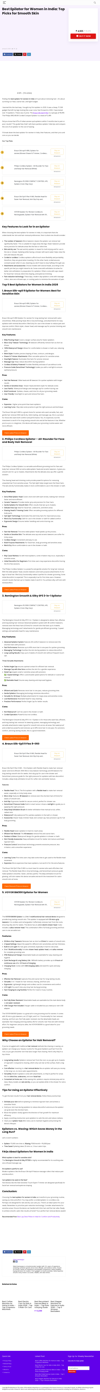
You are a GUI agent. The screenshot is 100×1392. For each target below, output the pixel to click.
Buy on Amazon (57, 151)
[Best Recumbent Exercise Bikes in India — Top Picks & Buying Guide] (42, 1290)
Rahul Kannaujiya (18, 1259)
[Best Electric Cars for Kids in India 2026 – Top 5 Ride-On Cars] (25, 1290)
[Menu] (4, 2)
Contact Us (6, 1372)
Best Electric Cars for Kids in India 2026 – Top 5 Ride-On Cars (25, 1304)
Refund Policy (7, 1363)
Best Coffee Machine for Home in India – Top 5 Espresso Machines (8, 1305)
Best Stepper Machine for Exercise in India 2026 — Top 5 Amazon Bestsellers (57, 1306)
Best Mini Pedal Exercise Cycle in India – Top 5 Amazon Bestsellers (49, 1375)
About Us (6, 1369)
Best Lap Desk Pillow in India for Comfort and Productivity (38, 1217)
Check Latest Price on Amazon (15, 433)
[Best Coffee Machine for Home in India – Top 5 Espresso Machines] (9, 1290)
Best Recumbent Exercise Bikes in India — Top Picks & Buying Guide (42, 1304)
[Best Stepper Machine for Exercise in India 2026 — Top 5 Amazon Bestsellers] (58, 1290)
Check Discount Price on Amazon (16, 886)
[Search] (94, 2)
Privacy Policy (7, 1361)
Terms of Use (7, 1366)
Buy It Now (85, 36)
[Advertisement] (34, 31)
